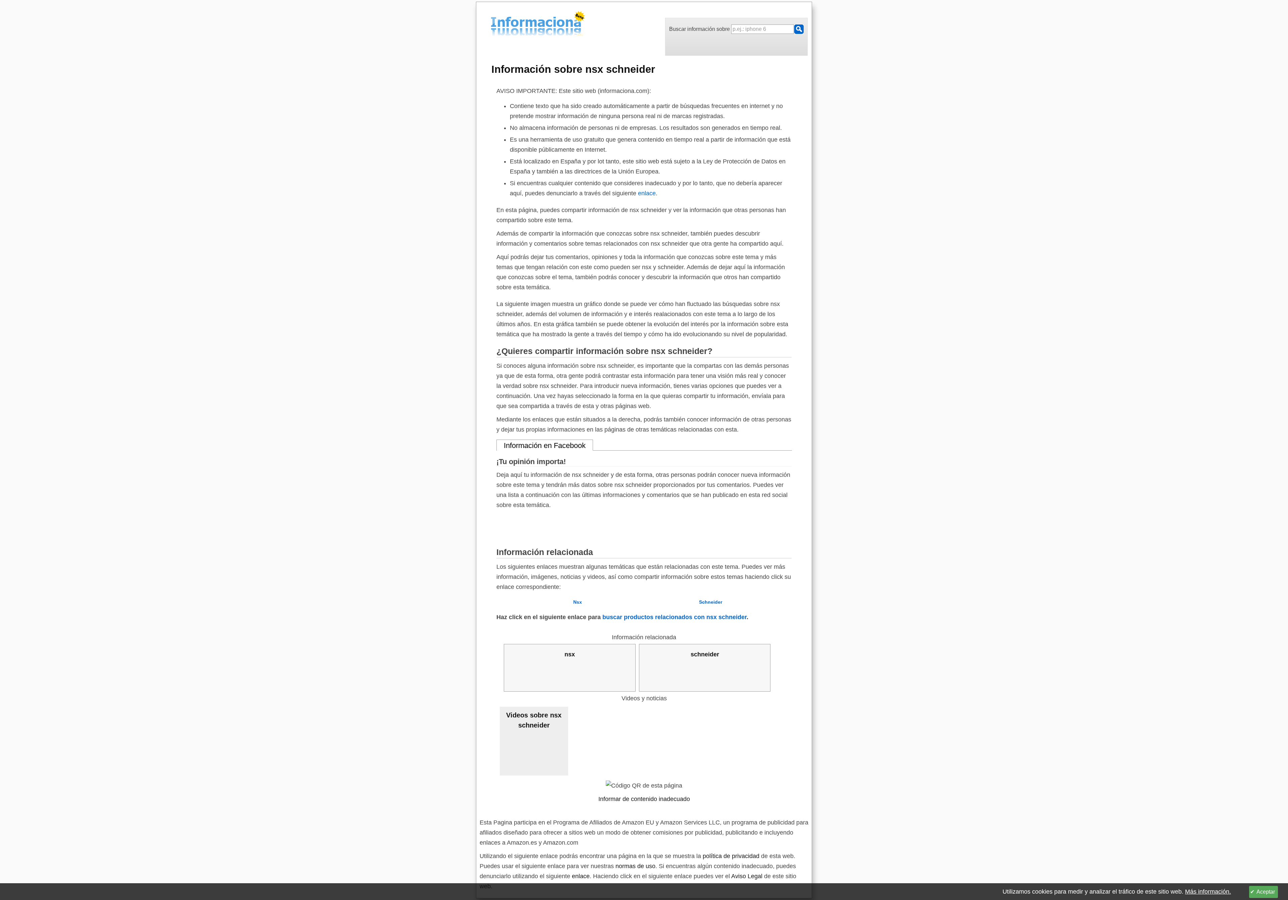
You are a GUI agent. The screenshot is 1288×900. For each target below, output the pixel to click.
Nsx (577, 602)
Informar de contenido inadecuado (644, 799)
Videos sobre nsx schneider (533, 720)
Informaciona (492, 24)
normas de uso (635, 866)
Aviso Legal (746, 876)
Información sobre (573, 69)
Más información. (1208, 891)
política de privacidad (731, 856)
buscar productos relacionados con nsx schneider (674, 617)
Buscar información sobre (700, 29)
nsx (570, 654)
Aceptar (1265, 892)
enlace (647, 193)
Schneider (710, 602)
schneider (705, 654)
